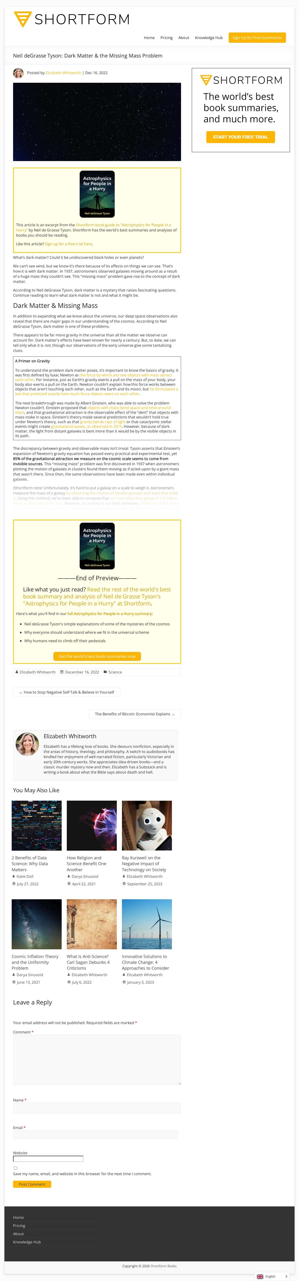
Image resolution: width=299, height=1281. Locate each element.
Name (20, 1100)
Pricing (166, 37)
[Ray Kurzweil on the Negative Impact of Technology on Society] (147, 803)
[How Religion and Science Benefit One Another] (92, 803)
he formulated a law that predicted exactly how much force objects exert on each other (96, 391)
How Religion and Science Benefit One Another (86, 863)
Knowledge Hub (209, 37)
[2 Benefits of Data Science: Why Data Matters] (37, 803)
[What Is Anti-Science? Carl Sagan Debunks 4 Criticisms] (92, 901)
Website (20, 1152)
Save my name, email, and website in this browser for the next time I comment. (82, 1173)
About (183, 37)
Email (19, 1127)
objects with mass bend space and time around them (93, 410)
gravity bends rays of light (102, 421)
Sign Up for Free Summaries (257, 37)
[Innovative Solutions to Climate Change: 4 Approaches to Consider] (147, 901)
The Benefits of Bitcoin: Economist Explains (135, 713)
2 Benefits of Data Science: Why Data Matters (30, 863)
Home (149, 37)
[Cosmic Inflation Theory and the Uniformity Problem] (37, 901)
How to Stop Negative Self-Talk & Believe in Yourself (66, 692)
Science (115, 672)
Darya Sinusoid (85, 876)
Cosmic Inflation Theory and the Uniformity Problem (35, 962)
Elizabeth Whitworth (63, 72)
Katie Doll (25, 876)
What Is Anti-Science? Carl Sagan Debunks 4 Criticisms (88, 962)
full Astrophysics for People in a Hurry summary (110, 613)
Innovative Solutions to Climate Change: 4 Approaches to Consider (145, 962)
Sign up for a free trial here (68, 243)
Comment (23, 1032)
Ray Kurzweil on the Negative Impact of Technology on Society (144, 863)
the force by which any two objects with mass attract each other (93, 377)
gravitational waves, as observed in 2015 (86, 426)
